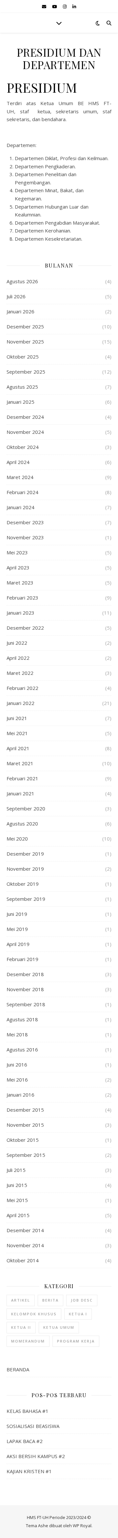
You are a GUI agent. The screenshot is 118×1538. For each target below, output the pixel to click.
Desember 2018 (25, 974)
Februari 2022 (22, 688)
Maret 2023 (20, 582)
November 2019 (25, 868)
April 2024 (18, 462)
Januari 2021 (20, 793)
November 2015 (25, 1124)
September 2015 (26, 1155)
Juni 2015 (17, 1185)
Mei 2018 (17, 1034)
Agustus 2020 (22, 823)
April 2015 (18, 1215)
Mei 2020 (17, 838)
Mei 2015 (17, 1200)
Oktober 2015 (23, 1140)
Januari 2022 (20, 703)
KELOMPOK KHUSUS (34, 1313)
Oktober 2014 (23, 1260)
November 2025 (25, 341)
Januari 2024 (20, 507)
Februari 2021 (22, 778)
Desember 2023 (25, 522)
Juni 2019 (17, 914)
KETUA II (21, 1327)
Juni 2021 (17, 718)
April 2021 (18, 748)
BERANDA (18, 1369)
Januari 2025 (20, 401)
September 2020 (26, 808)
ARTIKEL (20, 1300)
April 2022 (18, 658)
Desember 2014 (25, 1230)
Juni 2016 (17, 1064)
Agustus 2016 (22, 1049)
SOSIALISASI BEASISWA (33, 1426)
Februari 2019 (22, 959)
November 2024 (25, 432)
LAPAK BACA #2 (25, 1441)
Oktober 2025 (23, 356)
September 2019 (26, 899)
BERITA (50, 1300)
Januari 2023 (20, 612)
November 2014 (25, 1245)
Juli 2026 (16, 296)
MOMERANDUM (28, 1341)
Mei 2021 (17, 733)
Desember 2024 (25, 417)
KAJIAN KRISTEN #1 (29, 1471)
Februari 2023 (22, 597)
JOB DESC (82, 1300)
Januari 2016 (20, 1094)
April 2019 (18, 944)
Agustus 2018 (22, 1019)
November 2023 (25, 537)
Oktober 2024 (23, 447)
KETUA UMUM (58, 1327)
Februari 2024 (22, 492)
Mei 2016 (17, 1079)
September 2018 (26, 1004)
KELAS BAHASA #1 (28, 1411)
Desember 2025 (25, 326)
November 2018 (25, 989)
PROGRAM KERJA (76, 1341)
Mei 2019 (17, 929)
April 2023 (18, 567)
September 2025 (26, 371)
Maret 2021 (20, 763)
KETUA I (78, 1313)
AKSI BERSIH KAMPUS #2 (36, 1456)
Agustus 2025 (22, 386)
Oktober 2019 (23, 883)
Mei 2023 (17, 552)
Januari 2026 (20, 311)
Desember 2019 (25, 853)
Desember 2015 (25, 1109)
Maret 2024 (20, 477)
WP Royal (82, 1526)
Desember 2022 (25, 627)
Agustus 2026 (22, 281)
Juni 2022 (17, 642)
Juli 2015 (16, 1170)
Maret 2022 (20, 673)
